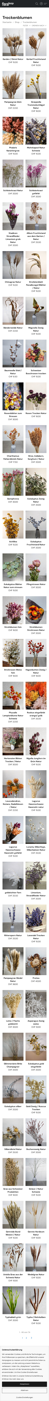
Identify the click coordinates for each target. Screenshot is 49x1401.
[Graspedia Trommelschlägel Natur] (36, 85)
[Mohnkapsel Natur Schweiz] (36, 131)
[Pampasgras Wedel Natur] (13, 961)
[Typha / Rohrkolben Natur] (36, 1300)
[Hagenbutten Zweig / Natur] (36, 653)
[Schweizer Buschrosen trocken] (36, 353)
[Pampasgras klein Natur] (13, 85)
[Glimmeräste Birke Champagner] (13, 1047)
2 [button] (26, 1338)
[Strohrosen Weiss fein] (13, 653)
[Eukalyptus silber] (13, 1089)
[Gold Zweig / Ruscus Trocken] (36, 1089)
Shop (17, 22)
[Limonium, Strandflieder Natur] (36, 876)
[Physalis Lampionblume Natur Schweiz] (13, 696)
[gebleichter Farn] (13, 876)
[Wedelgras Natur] (36, 1257)
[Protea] (36, 961)
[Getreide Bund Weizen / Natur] (13, 1215)
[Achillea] (13, 524)
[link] (24, 1396)
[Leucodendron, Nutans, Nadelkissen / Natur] (13, 784)
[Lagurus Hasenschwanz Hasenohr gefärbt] (13, 830)
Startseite (7, 22)
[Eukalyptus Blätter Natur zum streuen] (13, 567)
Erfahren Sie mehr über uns (13, 1379)
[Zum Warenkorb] (42, 4)
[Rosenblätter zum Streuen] (13, 396)
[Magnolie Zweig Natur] (36, 311)
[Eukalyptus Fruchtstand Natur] (36, 524)
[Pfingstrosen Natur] (36, 567)
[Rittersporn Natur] (13, 918)
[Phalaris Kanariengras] (13, 131)
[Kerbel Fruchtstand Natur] (36, 42)
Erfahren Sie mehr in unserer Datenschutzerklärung (22, 1376)
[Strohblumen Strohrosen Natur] (36, 610)
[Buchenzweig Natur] (36, 1132)
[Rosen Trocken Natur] (36, 396)
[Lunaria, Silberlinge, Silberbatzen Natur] (36, 830)
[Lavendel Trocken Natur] (36, 918)
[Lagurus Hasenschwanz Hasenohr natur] (36, 784)
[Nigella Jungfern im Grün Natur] (36, 741)
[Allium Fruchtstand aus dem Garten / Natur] (36, 216)
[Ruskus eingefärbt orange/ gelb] (36, 696)
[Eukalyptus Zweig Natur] (36, 482)
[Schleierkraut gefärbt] (36, 173)
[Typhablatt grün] (13, 1300)
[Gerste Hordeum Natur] (36, 1215)
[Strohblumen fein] (13, 610)
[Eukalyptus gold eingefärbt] (36, 1047)
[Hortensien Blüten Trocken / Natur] (13, 741)
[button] (9, 4)
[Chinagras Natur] (13, 265)
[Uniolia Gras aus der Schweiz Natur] (13, 1257)
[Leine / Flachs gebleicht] (13, 1004)
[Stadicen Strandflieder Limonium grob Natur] (13, 216)
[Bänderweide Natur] (13, 311)
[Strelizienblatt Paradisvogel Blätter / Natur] (36, 265)
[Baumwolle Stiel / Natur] (13, 353)
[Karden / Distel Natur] (13, 42)
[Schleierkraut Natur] (13, 173)
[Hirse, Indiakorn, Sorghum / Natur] (36, 439)
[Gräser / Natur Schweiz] (36, 1172)
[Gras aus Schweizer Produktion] (13, 1172)
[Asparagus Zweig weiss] (36, 1004)
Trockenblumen (30, 22)
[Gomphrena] (13, 482)
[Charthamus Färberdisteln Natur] (13, 439)
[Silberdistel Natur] (13, 1132)
